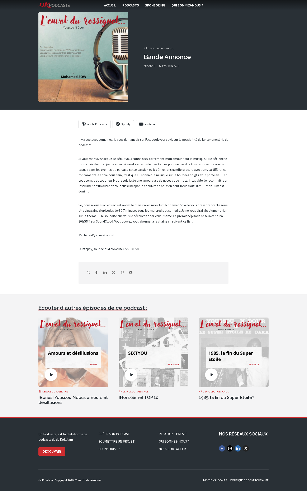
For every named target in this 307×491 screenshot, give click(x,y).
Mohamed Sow (175, 205)
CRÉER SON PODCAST (114, 434)
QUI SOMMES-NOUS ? (187, 5)
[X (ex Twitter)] (246, 448)
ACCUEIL (110, 5)
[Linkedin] (238, 448)
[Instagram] (230, 448)
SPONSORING (155, 5)
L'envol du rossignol (161, 48)
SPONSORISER (109, 449)
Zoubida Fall (171, 66)
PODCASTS (130, 5)
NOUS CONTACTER (172, 449)
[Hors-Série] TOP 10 (138, 397)
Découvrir (52, 451)
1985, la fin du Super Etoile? (226, 397)
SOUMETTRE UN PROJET (117, 441)
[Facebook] (222, 448)
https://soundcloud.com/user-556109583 (111, 249)
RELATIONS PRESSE (173, 434)
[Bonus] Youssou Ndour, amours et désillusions (73, 400)
